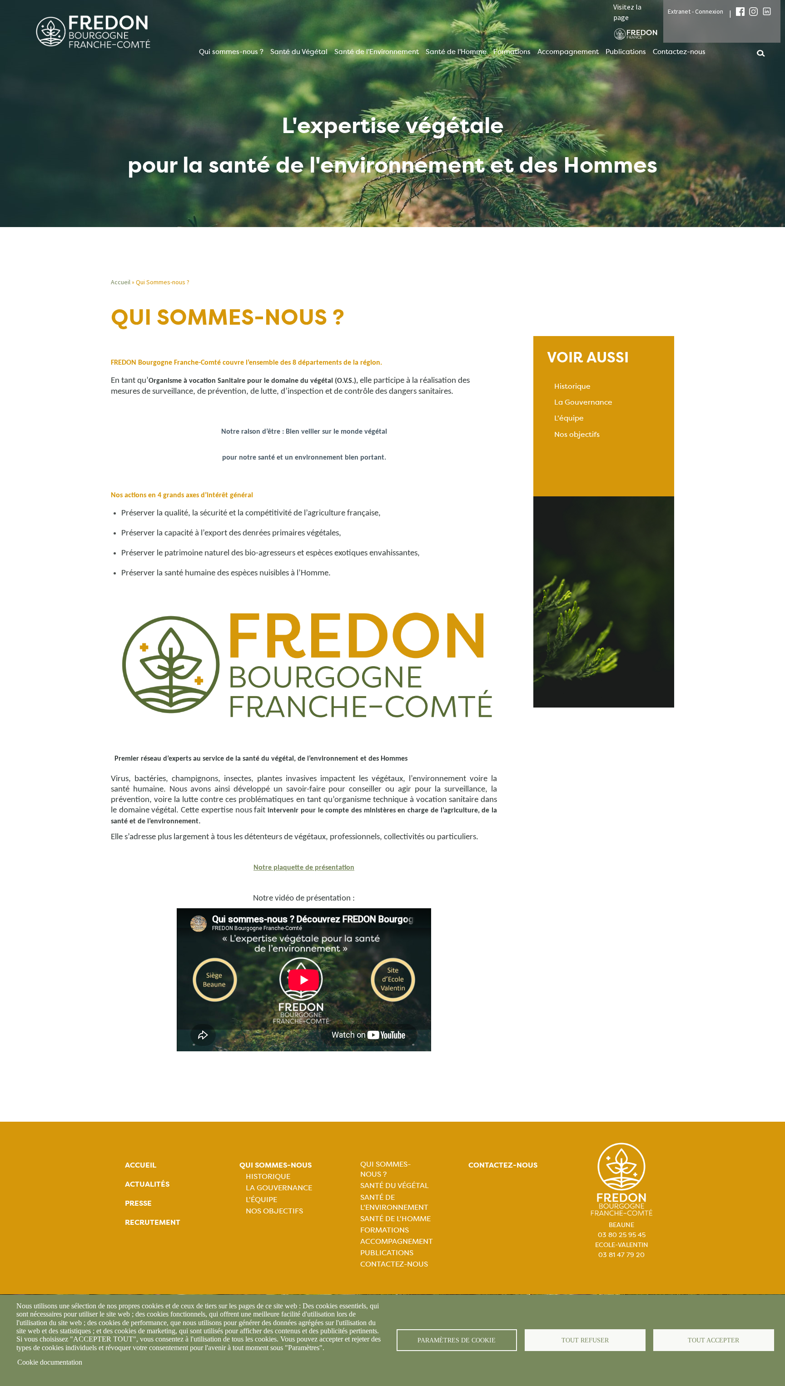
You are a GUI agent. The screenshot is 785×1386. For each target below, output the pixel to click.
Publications (626, 51)
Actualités (147, 1184)
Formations (512, 51)
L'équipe (569, 418)
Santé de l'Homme (456, 51)
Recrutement (152, 1222)
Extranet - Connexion (695, 11)
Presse (138, 1203)
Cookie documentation (49, 1362)
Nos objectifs (577, 434)
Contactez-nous (679, 51)
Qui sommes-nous (275, 1165)
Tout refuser (585, 1340)
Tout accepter (713, 1340)
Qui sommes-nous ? (231, 51)
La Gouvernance (583, 402)
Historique (572, 386)
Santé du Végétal (299, 51)
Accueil (120, 282)
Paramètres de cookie (456, 1340)
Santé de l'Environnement (376, 51)
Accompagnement (568, 51)
